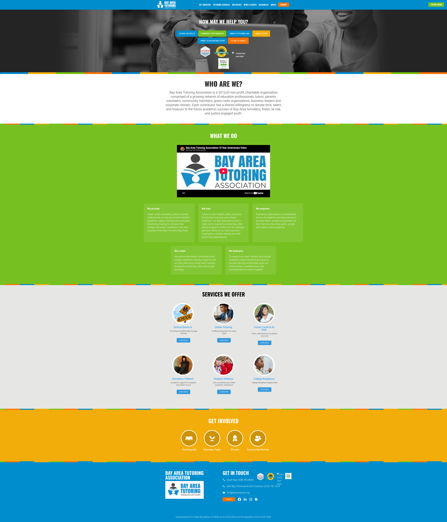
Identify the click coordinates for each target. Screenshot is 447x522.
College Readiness (264, 378)
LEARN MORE (183, 340)
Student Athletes (223, 378)
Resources (264, 4)
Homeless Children (183, 378)
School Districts (187, 34)
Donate (283, 4)
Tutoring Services (221, 4)
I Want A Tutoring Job (239, 34)
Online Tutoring (223, 327)
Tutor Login (436, 4)
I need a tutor (261, 34)
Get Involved (205, 4)
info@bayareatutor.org (238, 492)
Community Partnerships (212, 34)
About (273, 4)
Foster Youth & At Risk (264, 328)
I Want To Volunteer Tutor (212, 41)
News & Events (250, 4)
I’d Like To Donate (238, 41)
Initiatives (237, 4)
